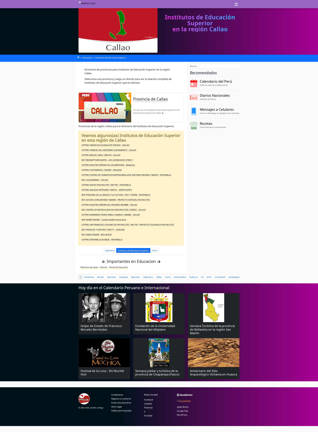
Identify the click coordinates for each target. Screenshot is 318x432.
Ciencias (103, 267)
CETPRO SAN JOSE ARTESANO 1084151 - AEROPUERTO (106, 190)
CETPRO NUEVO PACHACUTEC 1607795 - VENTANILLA (106, 185)
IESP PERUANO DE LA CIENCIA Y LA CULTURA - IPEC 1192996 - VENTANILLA (115, 195)
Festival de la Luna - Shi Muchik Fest (102, 372)
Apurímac (111, 277)
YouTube (148, 415)
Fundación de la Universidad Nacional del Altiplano (155, 327)
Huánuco (193, 277)
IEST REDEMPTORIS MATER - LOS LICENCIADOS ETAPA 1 (107, 160)
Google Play (182, 411)
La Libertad (220, 277)
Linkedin (148, 403)
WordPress (182, 414)
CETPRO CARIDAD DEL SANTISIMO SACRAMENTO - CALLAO (108, 150)
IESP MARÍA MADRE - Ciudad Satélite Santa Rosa (103, 219)
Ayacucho (135, 277)
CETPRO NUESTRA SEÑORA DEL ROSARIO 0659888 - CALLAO (109, 204)
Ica (202, 277)
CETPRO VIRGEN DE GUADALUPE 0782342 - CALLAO (105, 145)
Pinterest (148, 407)
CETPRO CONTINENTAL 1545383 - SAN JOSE (101, 170)
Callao (159, 277)
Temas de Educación (118, 267)
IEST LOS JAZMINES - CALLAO (94, 180)
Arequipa (123, 277)
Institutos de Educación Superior (110, 57)
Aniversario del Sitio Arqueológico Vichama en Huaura (213, 372)
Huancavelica (180, 277)
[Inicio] (78, 57)
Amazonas (89, 277)
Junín (209, 277)
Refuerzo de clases (89, 267)
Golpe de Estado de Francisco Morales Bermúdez (101, 327)
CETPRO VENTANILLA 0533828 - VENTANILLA (101, 239)
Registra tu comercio (121, 398)
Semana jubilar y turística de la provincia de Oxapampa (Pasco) (157, 372)
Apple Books (183, 407)
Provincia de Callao (150, 99)
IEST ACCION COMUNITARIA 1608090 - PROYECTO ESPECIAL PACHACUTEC (115, 199)
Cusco (155, 250)
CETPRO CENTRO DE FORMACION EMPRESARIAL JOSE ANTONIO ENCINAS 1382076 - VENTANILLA (126, 175)
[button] (236, 4)
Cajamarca (110, 250)
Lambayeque (234, 277)
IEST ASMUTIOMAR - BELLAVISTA (96, 234)
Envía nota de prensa (121, 402)
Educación (87, 57)
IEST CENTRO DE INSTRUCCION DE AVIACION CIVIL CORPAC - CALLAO (113, 209)
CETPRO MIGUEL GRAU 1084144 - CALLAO (100, 155)
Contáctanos (117, 394)
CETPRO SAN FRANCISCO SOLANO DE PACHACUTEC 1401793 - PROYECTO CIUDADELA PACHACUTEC (127, 224)
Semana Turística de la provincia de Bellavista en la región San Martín (212, 329)
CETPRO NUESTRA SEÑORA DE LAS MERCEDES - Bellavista (108, 165)
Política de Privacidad (121, 410)
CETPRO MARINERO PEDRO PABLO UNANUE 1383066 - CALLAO (110, 214)
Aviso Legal (116, 406)
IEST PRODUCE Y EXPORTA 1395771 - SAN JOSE (103, 229)
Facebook (148, 399)
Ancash (100, 277)
